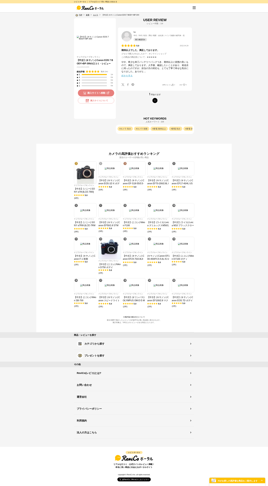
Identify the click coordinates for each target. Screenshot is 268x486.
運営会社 (82, 396)
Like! (183, 85)
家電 (87, 15)
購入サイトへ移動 (96, 93)
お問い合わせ (84, 385)
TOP (80, 15)
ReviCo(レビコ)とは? (89, 373)
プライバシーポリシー (89, 408)
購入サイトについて (99, 101)
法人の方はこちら (87, 432)
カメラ (95, 15)
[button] (237, 480)
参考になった (168, 85)
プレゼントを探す (94, 355)
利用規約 (82, 420)
